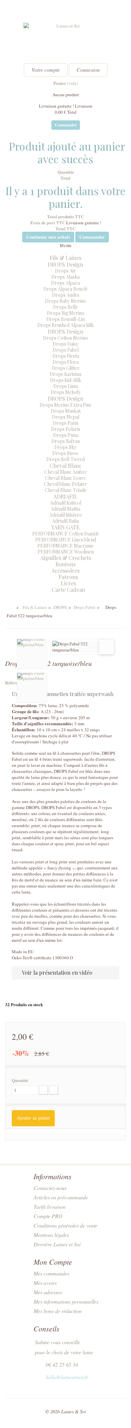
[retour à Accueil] (9, 608)
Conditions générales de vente (65, 1225)
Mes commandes (51, 1273)
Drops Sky (65, 447)
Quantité (20, 1080)
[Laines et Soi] (65, 40)
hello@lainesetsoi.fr (67, 1376)
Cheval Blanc (66, 465)
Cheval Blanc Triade (66, 490)
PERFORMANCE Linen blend (65, 539)
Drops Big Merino (65, 313)
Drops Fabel (66, 350)
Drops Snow (65, 453)
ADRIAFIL (65, 496)
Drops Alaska (65, 277)
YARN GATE (65, 527)
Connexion (88, 69)
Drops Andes (65, 295)
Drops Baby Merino (65, 301)
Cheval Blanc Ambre (65, 472)
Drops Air (65, 271)
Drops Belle (65, 307)
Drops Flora (66, 362)
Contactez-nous (50, 1187)
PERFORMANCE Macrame (65, 545)
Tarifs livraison (50, 1206)
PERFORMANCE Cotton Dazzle (65, 533)
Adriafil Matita (65, 509)
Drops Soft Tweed (65, 459)
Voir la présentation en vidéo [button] (56, 972)
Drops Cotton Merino (65, 338)
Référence (14, 683)
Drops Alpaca (65, 283)
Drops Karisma (65, 374)
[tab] (65, 972)
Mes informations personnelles (66, 1301)
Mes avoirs (45, 1282)
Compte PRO (48, 1215)
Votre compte (46, 69)
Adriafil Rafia (65, 521)
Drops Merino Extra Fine (66, 405)
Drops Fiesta (65, 356)
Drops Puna (65, 435)
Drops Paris (65, 423)
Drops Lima (65, 386)
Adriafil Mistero (65, 515)
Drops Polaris (65, 429)
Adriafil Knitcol (65, 503)
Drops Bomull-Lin (65, 319)
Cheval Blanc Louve (65, 478)
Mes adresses (48, 1292)
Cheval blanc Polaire (65, 484)
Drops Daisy (65, 344)
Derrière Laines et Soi (57, 1244)
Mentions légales (51, 1234)
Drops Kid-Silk (65, 380)
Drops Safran (65, 441)
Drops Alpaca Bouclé (65, 289)
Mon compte (53, 1262)
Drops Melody (66, 392)
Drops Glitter (66, 368)
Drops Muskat (66, 411)
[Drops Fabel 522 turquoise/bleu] (32, 654)
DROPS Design (65, 264)
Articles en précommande (61, 1197)
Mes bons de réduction (58, 1310)
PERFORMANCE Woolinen (66, 552)
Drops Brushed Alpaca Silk (65, 325)
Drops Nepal (65, 417)
